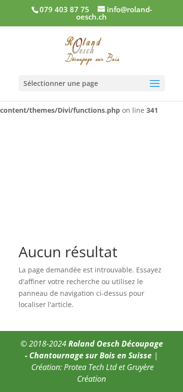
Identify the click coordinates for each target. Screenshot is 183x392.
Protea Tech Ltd (90, 367)
